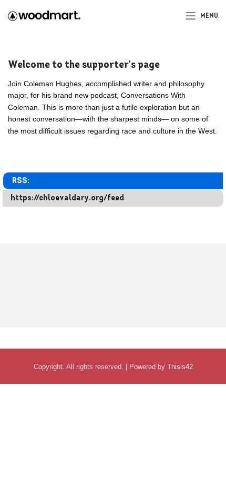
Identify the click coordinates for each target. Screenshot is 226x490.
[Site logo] (44, 15)
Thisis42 (180, 367)
